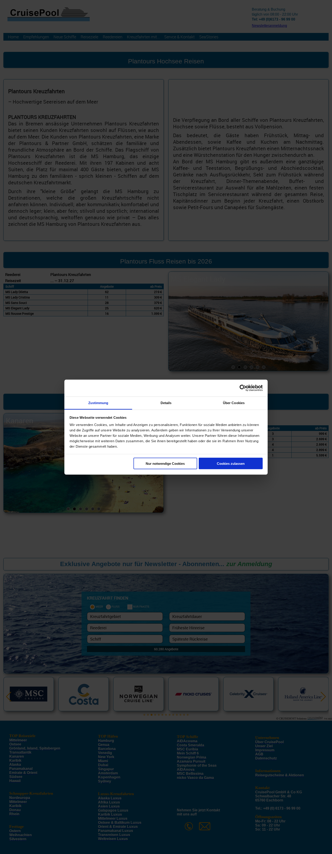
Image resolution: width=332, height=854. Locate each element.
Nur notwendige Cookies (165, 463)
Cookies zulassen (231, 463)
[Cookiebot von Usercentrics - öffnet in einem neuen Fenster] (243, 388)
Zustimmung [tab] (98, 403)
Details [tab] (166, 403)
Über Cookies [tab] (234, 403)
